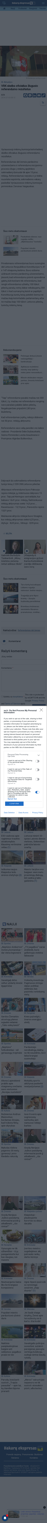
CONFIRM (14, 804)
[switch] (37, 761)
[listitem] (23, 755)
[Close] (42, 710)
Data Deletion (9, 813)
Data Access (23, 813)
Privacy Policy (37, 813)
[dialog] (23, 761)
